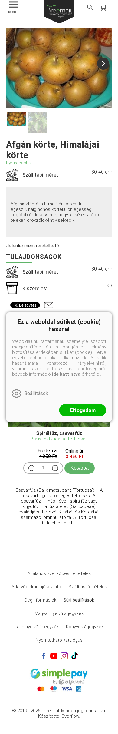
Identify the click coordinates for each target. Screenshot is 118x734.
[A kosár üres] (104, 7)
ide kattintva (66, 374)
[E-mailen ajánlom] (48, 305)
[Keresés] (90, 7)
